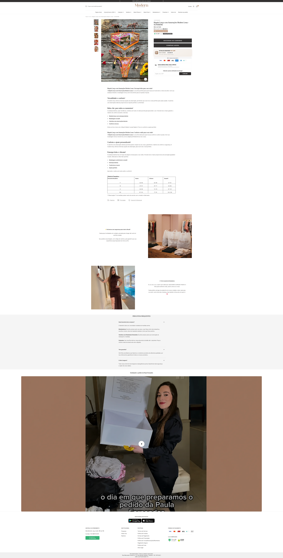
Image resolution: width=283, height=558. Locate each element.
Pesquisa (123, 531)
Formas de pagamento (161, 31)
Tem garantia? (122, 349)
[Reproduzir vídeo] (141, 444)
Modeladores (156, 12)
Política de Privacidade (144, 538)
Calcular (185, 73)
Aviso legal (140, 547)
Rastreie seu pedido (183, 12)
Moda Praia (146, 12)
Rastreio (112, 200)
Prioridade (123, 200)
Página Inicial (98, 12)
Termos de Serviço (143, 531)
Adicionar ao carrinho (172, 40)
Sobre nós (173, 12)
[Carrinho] (197, 6)
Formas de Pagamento (143, 536)
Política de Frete (142, 545)
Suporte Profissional (136, 200)
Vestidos (128, 12)
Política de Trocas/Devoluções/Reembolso (149, 540)
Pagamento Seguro (143, 543)
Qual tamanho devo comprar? (126, 322)
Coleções (120, 12)
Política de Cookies (143, 533)
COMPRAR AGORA (172, 45)
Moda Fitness (137, 12)
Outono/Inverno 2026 (109, 12)
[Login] (193, 6)
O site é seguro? (123, 360)
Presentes (165, 12)
